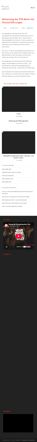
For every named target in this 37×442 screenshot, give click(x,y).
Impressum (25, 440)
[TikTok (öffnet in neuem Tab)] (22, 2)
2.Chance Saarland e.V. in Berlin (14, 206)
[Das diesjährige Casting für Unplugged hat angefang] (18, 292)
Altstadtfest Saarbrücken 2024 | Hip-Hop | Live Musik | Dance (18, 157)
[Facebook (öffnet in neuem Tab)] (13, 2)
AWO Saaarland (6, 200)
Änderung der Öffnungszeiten (18, 121)
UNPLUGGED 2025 (6, 182)
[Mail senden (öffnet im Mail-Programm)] (20, 2)
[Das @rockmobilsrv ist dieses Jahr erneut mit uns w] (18, 394)
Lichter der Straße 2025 (8, 175)
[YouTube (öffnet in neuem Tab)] (18, 2)
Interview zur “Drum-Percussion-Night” (20, 196)
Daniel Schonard (6, 203)
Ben (5, 28)
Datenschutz (32, 440)
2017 (23, 28)
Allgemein (30, 28)
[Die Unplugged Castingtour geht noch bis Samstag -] (18, 312)
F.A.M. (19, 114)
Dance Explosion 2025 (7, 178)
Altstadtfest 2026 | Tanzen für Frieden (11, 172)
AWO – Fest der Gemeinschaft (19, 200)
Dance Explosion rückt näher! (19, 203)
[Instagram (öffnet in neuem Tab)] (15, 2)
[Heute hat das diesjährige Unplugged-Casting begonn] (18, 340)
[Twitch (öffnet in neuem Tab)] (24, 2)
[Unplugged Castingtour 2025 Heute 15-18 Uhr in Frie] (18, 371)
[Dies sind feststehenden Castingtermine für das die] (18, 269)
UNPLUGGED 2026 (6, 169)
